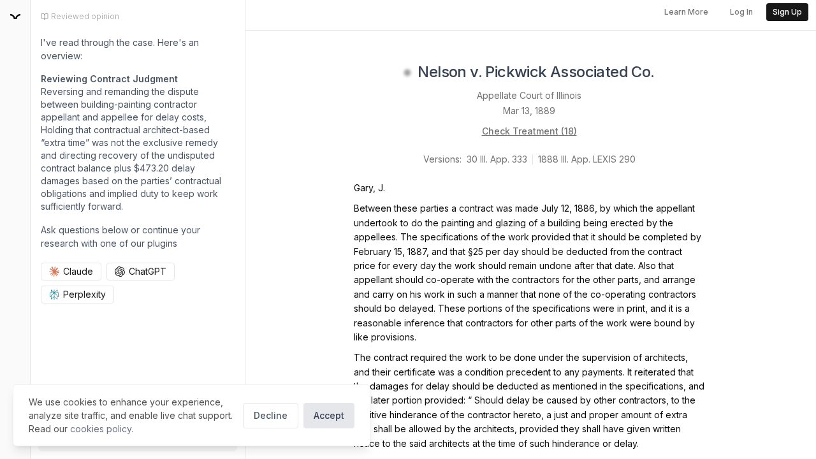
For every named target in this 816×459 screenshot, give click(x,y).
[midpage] (15, 16)
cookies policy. (101, 428)
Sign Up (787, 12)
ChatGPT (147, 271)
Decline (271, 415)
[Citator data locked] (407, 72)
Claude (78, 271)
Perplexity (84, 294)
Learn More (686, 12)
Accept (329, 415)
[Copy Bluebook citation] (668, 72)
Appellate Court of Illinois (529, 95)
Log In (741, 12)
